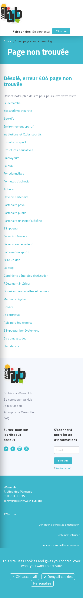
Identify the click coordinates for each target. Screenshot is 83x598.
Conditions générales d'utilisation (26, 276)
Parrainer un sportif (16, 252)
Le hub (8, 166)
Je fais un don (13, 406)
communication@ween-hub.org (23, 500)
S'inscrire (61, 31)
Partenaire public (15, 213)
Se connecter (41, 32)
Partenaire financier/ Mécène (23, 221)
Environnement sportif (18, 127)
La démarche (12, 103)
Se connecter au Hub (18, 400)
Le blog (9, 268)
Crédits (8, 307)
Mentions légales (15, 299)
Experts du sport (15, 142)
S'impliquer (11, 228)
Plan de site (11, 346)
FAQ (6, 418)
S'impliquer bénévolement (21, 331)
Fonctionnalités (14, 174)
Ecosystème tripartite (18, 111)
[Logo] (41, 14)
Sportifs (9, 119)
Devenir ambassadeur (18, 244)
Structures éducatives (18, 150)
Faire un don (22, 32)
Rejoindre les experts (18, 323)
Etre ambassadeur (16, 338)
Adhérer (9, 189)
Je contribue (12, 315)
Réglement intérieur (17, 284)
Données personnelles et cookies (26, 291)
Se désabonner (62, 468)
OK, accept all (26, 577)
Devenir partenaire (16, 197)
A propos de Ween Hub (20, 412)
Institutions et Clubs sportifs (23, 134)
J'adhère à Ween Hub (18, 393)
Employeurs (11, 158)
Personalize (42, 583)
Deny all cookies (60, 577)
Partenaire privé (14, 205)
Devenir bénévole (15, 236)
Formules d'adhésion (17, 181)
